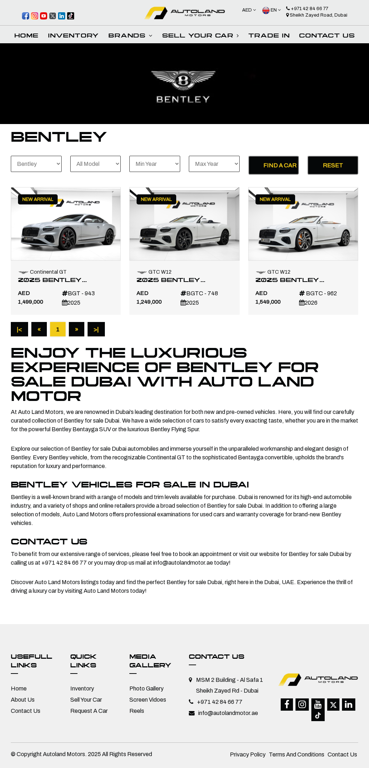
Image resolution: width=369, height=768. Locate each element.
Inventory (82, 688)
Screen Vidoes (147, 700)
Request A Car (89, 711)
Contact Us (327, 36)
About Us (23, 700)
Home (26, 36)
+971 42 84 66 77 (309, 8)
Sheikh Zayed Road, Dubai (318, 15)
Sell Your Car (86, 700)
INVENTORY (73, 36)
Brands (128, 36)
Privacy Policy (248, 754)
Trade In (269, 36)
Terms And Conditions (296, 754)
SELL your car (199, 36)
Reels (136, 711)
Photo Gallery (146, 688)
